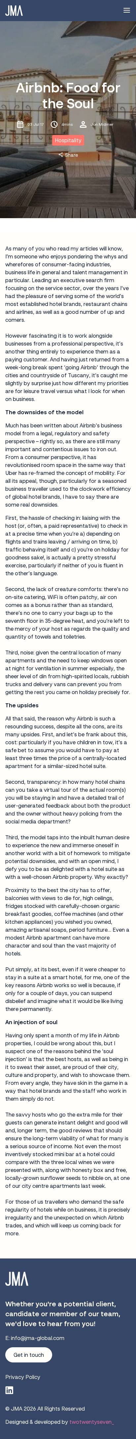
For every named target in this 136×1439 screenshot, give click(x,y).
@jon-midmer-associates (9, 1390)
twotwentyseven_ (91, 1422)
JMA (16, 1408)
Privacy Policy (22, 1377)
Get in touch (29, 1355)
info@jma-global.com (37, 1338)
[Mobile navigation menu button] (127, 11)
